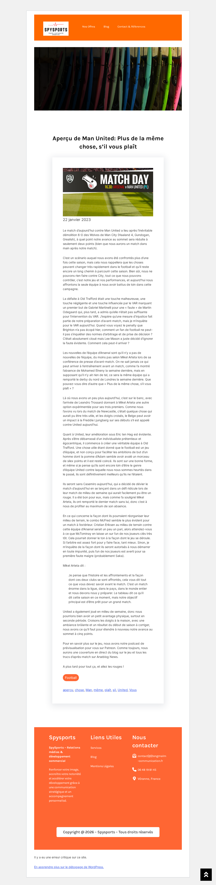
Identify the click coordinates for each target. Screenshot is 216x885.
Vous (133, 690)
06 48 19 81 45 (147, 770)
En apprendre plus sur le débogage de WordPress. (69, 867)
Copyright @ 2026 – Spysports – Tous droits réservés (108, 832)
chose (79, 690)
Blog (93, 757)
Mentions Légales (102, 766)
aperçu (68, 690)
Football (71, 678)
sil (114, 690)
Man (89, 690)
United (123, 690)
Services (95, 748)
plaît (108, 690)
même (98, 690)
